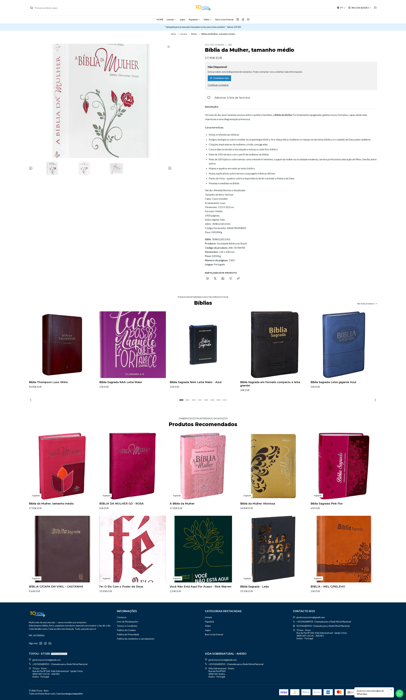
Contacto (121, 617)
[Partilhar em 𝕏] (215, 279)
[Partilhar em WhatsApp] (223, 279)
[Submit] (31, 8)
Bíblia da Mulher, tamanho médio (51, 503)
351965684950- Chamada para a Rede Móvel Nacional (323, 625)
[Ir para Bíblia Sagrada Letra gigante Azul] (344, 344)
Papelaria (193, 19)
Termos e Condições (127, 625)
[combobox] (46, 8)
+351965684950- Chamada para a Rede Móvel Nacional (323, 621)
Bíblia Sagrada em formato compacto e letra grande (270, 384)
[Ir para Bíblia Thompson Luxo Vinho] (62, 344)
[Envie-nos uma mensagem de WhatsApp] (399, 693)
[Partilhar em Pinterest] (230, 279)
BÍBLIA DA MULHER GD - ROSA (121, 503)
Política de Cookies (126, 630)
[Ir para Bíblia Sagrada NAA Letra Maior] (132, 344)
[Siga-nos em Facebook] (243, 19)
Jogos (182, 19)
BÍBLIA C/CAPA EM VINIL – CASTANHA (56, 586)
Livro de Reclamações (127, 621)
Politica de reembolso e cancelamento (135, 638)
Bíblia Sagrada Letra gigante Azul (333, 382)
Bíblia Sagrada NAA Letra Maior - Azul (195, 382)
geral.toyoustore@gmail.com (310, 617)
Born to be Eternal (224, 19)
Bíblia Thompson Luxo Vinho (48, 382)
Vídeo (207, 19)
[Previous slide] (31, 168)
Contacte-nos (221, 78)
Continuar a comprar (218, 85)
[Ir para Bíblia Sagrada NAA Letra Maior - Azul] (203, 344)
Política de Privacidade (128, 634)
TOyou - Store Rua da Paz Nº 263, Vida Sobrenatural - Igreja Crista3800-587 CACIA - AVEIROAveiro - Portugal (321, 634)
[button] (181, 400)
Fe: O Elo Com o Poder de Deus (121, 586)
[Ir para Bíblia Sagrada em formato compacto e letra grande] (273, 344)
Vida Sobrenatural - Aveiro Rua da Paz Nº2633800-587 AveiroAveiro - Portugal (221, 672)
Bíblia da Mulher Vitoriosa (257, 503)
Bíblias (194, 34)
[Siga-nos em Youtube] (248, 19)
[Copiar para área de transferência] (238, 279)
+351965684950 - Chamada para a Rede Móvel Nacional (59, 664)
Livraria (170, 19)
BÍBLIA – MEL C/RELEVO (328, 586)
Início (173, 34)
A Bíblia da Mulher (182, 503)
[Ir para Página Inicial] (203, 8)
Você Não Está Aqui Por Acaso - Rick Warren (200, 586)
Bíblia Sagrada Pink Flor (327, 503)
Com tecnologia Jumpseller (69, 693)
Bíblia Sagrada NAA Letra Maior (120, 382)
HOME (160, 19)
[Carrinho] (375, 8)
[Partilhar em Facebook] (207, 279)
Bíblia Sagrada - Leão (254, 586)
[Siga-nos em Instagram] (237, 19)
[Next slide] (169, 168)
